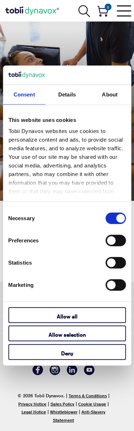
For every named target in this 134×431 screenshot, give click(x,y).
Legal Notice (33, 412)
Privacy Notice (32, 404)
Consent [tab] (24, 94)
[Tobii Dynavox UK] (32, 11)
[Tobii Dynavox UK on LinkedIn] (72, 373)
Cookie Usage (92, 404)
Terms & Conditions (88, 395)
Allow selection (67, 334)
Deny (67, 353)
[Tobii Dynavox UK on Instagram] (55, 373)
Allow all (67, 316)
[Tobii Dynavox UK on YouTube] (89, 373)
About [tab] (110, 94)
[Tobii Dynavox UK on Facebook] (38, 373)
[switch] (115, 240)
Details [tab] (67, 94)
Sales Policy (62, 404)
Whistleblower (64, 412)
